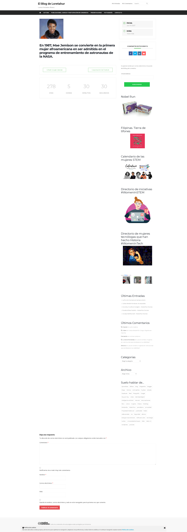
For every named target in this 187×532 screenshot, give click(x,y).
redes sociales (125, 414)
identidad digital (140, 397)
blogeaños (143, 386)
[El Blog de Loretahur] (40, 12)
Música (140, 404)
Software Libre (140, 417)
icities (132, 397)
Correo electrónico (46, 483)
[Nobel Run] (137, 117)
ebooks (149, 390)
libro (123, 404)
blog (136, 386)
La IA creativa (133, 327)
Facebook (124, 393)
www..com (126, 275)
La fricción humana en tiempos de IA (133, 300)
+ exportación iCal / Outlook (100, 70)
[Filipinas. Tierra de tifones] (137, 148)
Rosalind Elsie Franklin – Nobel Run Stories (135, 310)
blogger (149, 386)
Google (143, 393)
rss (131, 414)
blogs (123, 390)
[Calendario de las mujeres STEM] (137, 178)
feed (130, 393)
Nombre (42, 475)
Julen (124, 330)
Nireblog (145, 404)
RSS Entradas (116, 3)
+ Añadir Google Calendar (54, 70)
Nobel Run (132, 407)
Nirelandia (125, 407)
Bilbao (132, 386)
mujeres (133, 404)
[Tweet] (135, 53)
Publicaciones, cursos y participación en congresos (69, 12)
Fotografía (108, 12)
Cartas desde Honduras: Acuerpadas (134, 303)
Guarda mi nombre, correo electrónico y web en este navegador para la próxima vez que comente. (72, 502)
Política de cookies (128, 530)
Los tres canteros (134, 336)
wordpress (125, 424)
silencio (144, 414)
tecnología (150, 417)
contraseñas (135, 390)
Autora (46, 12)
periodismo (140, 407)
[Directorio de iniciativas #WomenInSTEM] (137, 223)
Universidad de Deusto (133, 421)
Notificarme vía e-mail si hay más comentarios (54, 470)
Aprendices (125, 386)
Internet (137, 400)
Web (143, 421)
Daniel (125, 327)
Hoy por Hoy (125, 397)
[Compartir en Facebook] (131, 53)
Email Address (125, 73)
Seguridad (137, 414)
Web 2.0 (148, 421)
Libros (128, 404)
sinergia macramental (128, 417)
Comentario (43, 442)
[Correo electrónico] (144, 53)
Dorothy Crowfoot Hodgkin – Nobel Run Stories (137, 307)
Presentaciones (96, 12)
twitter (124, 421)
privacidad (148, 407)
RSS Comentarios (127, 3)
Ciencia (129, 390)
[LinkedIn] (139, 53)
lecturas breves (145, 400)
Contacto (118, 12)
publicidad (139, 411)
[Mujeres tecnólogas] (137, 265)
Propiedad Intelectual (128, 411)
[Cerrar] (164, 528)
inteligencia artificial (127, 400)
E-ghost (143, 390)
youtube (131, 424)
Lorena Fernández (129, 339)
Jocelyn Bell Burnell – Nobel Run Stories (134, 314)
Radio (145, 411)
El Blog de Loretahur (51, 3)
